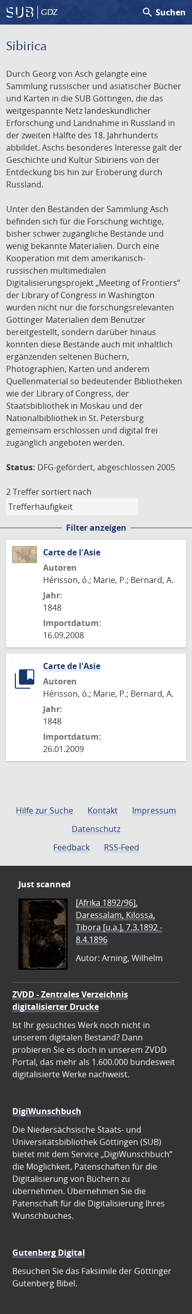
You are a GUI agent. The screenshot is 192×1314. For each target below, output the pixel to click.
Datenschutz (96, 829)
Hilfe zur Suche (44, 810)
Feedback (71, 847)
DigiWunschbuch (46, 1111)
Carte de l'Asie (71, 552)
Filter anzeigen (96, 527)
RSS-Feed (121, 847)
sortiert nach (66, 491)
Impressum (154, 810)
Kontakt (103, 810)
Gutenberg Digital (48, 1252)
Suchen (163, 12)
